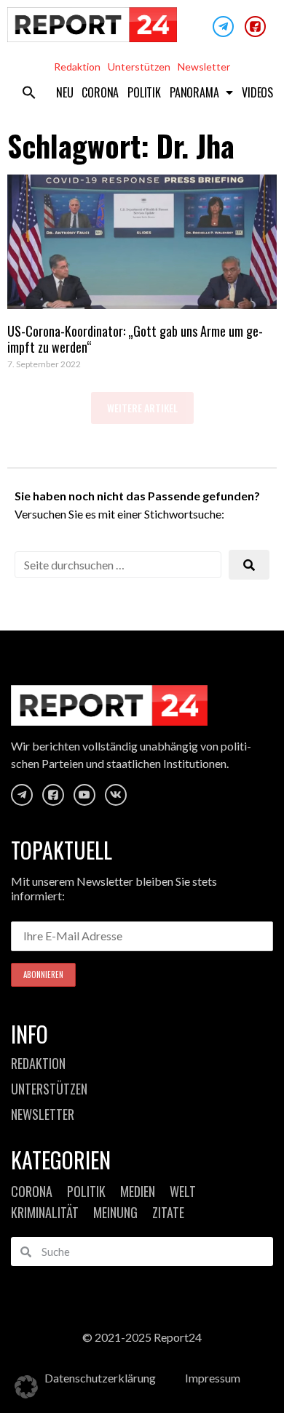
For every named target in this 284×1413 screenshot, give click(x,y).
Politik (144, 92)
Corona (100, 92)
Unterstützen (139, 66)
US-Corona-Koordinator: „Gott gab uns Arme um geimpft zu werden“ (135, 338)
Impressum (212, 1378)
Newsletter (204, 66)
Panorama (194, 92)
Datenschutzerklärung (100, 1378)
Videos (257, 92)
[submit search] (249, 565)
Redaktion (77, 66)
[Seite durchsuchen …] (118, 564)
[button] (29, 92)
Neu (64, 92)
